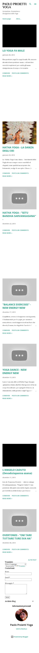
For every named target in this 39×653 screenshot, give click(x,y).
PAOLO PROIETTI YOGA (14, 5)
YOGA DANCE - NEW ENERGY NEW (14, 371)
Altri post (32, 560)
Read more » (7, 76)
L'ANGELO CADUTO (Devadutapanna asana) (17, 471)
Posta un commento (20, 73)
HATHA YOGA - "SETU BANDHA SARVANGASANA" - (19, 216)
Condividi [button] (6, 73)
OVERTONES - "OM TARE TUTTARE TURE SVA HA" (17, 536)
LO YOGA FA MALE (13, 50)
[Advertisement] (19, 100)
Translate (22, 566)
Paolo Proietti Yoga (21, 624)
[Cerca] (30, 3)
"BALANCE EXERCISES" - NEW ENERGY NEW (16, 306)
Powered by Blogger (20, 637)
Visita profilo (21, 629)
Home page (6, 19)
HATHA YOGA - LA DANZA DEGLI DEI (18, 149)
